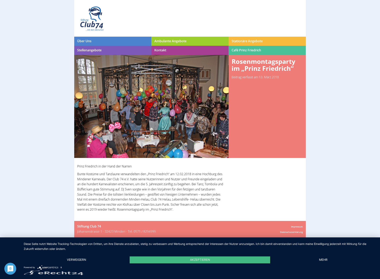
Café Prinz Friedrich (246, 50)
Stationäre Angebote (247, 41)
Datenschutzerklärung (291, 231)
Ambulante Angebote (170, 41)
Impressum (297, 226)
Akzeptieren (200, 260)
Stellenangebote (89, 50)
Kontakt (160, 50)
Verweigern (76, 260)
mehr (323, 260)
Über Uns (84, 41)
